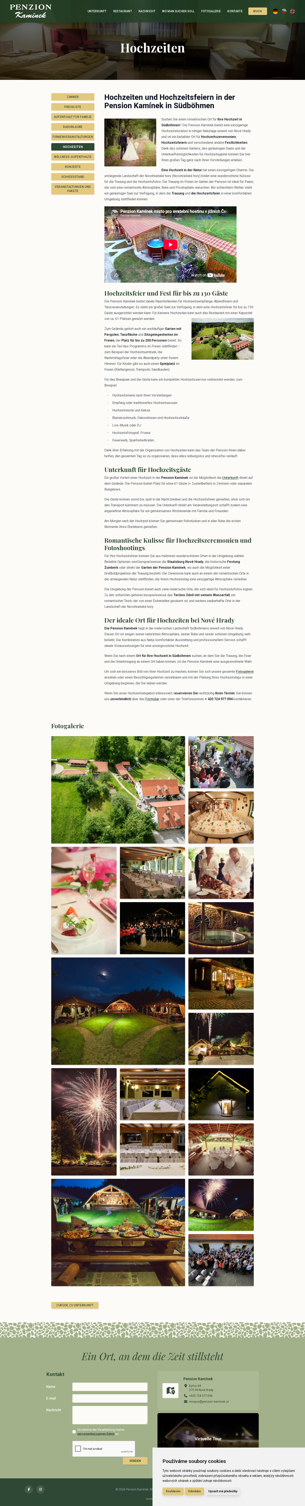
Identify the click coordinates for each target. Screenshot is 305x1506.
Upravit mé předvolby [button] (222, 1491)
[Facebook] (29, 1489)
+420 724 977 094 (200, 1395)
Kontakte (235, 11)
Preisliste (72, 107)
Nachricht (147, 11)
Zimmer (73, 97)
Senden (135, 1461)
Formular (152, 699)
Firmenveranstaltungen (72, 137)
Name (50, 1387)
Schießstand (72, 176)
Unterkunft (97, 11)
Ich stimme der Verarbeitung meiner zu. (101, 1431)
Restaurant (122, 11)
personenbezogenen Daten (96, 1433)
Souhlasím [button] (173, 1491)
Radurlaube (73, 127)
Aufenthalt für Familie (73, 117)
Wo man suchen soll (178, 11)
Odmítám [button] (194, 1491)
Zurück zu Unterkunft (75, 1305)
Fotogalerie (211, 11)
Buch (257, 11)
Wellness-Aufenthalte (73, 157)
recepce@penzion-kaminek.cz (209, 1401)
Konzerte (73, 166)
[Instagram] (40, 1489)
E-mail (51, 1398)
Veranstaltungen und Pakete (73, 189)
